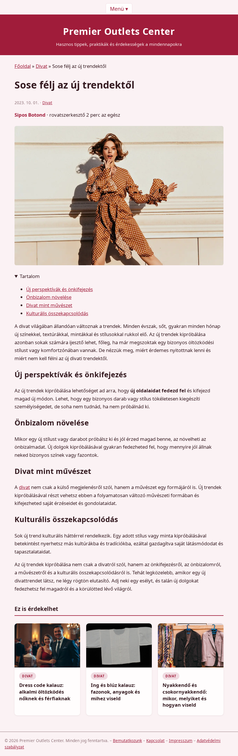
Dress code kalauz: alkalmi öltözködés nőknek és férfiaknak (44, 691)
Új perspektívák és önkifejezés (59, 289)
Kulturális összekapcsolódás (57, 313)
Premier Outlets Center (119, 31)
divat (24, 487)
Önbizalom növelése (48, 297)
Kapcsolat (155, 740)
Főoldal (23, 66)
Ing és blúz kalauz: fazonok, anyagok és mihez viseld (115, 691)
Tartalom (30, 276)
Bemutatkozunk (127, 740)
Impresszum (180, 740)
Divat (41, 66)
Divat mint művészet (49, 305)
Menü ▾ (119, 8)
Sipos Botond (30, 114)
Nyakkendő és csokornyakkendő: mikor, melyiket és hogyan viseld (185, 695)
